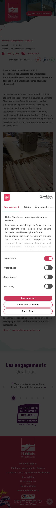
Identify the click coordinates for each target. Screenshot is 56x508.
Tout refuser (28, 311)
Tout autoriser (28, 298)
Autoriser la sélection (28, 304)
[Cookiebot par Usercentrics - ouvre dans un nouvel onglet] (39, 197)
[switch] (48, 267)
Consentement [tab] (11, 207)
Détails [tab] (27, 207)
